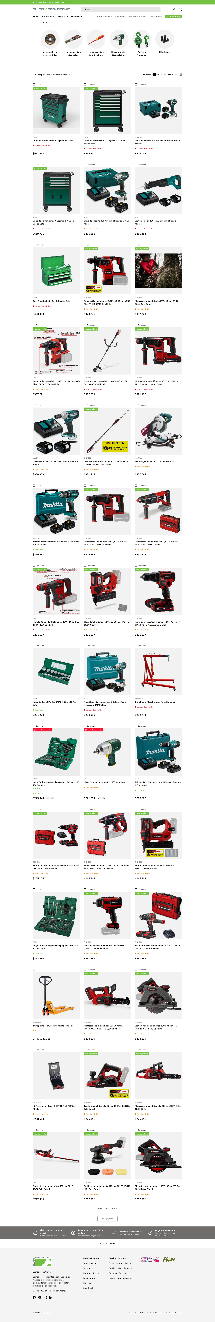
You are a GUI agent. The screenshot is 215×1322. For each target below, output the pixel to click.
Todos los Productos (46, 23)
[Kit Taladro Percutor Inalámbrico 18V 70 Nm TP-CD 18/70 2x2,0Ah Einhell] (158, 915)
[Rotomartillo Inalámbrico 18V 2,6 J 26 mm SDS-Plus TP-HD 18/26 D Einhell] (158, 511)
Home (36, 16)
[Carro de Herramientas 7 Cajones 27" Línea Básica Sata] (107, 110)
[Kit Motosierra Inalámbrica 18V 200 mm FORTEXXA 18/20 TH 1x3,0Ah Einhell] (107, 995)
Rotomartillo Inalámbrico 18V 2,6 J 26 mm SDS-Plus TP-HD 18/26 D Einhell (157, 543)
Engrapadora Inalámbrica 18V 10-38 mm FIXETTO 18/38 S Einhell (154, 867)
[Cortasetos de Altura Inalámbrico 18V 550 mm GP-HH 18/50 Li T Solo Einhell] (107, 431)
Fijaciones (164, 52)
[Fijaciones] (164, 39)
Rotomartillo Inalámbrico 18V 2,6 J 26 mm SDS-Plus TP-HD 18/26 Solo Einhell (106, 543)
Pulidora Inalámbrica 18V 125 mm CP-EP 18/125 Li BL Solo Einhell (107, 1187)
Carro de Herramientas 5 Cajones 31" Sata (53, 140)
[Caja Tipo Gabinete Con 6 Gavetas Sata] (56, 270)
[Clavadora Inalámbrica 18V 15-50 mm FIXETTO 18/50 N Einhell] (107, 591)
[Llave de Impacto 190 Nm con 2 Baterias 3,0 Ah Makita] (56, 431)
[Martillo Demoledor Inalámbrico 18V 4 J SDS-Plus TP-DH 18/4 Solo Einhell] (56, 591)
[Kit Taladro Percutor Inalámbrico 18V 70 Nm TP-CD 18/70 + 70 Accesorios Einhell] (158, 591)
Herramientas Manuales (73, 54)
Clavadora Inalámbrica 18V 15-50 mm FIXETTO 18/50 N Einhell (106, 623)
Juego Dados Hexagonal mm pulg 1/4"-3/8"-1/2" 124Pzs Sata (56, 947)
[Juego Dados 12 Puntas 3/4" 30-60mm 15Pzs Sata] (56, 671)
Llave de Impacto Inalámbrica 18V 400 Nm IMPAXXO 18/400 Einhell (104, 947)
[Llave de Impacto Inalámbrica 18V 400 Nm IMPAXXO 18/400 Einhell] (107, 915)
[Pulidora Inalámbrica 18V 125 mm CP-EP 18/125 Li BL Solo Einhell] (107, 1156)
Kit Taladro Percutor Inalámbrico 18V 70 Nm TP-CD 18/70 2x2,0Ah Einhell (158, 947)
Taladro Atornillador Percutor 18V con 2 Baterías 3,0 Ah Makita (56, 543)
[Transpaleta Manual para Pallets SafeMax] (56, 995)
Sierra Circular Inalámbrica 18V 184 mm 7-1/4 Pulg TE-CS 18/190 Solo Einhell (157, 1027)
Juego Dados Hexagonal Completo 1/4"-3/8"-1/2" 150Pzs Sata (56, 783)
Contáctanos (155, 16)
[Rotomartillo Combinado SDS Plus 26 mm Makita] (107, 1236)
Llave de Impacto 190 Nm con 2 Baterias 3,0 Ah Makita (55, 463)
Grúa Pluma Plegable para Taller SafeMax (155, 702)
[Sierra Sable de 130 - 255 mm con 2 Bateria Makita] (158, 190)
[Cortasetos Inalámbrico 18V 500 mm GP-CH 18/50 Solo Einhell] (56, 1156)
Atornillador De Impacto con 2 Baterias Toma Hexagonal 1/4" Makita (105, 703)
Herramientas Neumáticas (119, 54)
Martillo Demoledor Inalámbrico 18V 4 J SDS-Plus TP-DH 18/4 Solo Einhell (56, 623)
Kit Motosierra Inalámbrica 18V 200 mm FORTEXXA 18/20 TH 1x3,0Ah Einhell (103, 1027)
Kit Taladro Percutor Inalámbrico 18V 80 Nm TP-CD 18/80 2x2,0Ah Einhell (56, 867)
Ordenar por (38, 74)
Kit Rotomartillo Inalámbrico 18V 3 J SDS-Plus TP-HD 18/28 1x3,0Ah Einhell (156, 382)
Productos (47, 16)
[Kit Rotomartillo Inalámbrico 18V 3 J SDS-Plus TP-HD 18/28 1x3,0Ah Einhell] (158, 351)
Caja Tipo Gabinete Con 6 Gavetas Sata (51, 301)
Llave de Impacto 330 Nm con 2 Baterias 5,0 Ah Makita (106, 222)
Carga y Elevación (142, 54)
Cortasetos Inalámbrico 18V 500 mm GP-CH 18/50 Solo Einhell (53, 1187)
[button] (180, 9)
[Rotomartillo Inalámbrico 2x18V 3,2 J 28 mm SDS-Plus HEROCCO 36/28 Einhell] (56, 351)
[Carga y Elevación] (141, 39)
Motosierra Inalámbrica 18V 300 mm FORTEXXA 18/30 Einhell (158, 1107)
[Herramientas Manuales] (73, 39)
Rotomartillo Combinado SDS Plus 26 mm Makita (107, 1266)
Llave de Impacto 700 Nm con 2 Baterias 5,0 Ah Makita (157, 142)
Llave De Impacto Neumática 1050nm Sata (104, 782)
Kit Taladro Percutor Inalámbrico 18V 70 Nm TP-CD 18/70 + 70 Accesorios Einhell (158, 623)
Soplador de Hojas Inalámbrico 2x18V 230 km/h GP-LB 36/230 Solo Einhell (55, 1268)
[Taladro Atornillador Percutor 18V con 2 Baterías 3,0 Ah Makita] (56, 511)
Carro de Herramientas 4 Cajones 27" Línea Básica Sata (53, 222)
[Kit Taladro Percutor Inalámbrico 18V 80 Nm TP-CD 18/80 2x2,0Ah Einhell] (56, 835)
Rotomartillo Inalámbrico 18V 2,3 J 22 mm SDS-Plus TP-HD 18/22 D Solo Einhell (106, 867)
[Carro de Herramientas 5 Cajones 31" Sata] (56, 110)
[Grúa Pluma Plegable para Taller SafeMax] (158, 671)
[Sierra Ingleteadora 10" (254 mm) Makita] (158, 431)
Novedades (76, 16)
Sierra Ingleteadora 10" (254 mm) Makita (154, 461)
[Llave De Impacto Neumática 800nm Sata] (158, 1236)
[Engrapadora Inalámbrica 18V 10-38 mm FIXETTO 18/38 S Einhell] (158, 835)
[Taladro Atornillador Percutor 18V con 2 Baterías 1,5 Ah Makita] (158, 752)
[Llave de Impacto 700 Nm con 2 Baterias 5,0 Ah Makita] (158, 110)
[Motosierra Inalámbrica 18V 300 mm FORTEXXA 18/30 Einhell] (158, 1075)
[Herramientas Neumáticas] (118, 39)
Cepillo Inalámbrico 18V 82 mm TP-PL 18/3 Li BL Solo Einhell (107, 1107)
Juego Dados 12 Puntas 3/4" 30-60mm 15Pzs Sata (54, 703)
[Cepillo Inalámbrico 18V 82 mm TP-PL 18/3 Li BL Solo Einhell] (107, 1075)
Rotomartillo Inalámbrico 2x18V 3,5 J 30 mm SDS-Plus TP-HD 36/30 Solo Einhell (107, 302)
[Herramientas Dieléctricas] (96, 39)
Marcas (61, 16)
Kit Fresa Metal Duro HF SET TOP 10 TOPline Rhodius (54, 1107)
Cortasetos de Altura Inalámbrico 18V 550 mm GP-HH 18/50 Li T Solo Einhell (106, 463)
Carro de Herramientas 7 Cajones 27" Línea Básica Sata (104, 142)
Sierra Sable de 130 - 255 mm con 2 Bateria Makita (155, 222)
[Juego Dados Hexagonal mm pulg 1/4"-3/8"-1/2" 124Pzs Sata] (56, 915)
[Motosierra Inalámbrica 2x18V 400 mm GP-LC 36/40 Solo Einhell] (158, 270)
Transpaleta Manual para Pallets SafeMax (53, 1025)
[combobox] (121, 9)
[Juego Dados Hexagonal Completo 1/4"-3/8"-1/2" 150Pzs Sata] (56, 752)
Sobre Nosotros (104, 16)
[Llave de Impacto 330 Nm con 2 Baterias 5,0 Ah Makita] (107, 190)
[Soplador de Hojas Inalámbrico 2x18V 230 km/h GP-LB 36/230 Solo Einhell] (56, 1236)
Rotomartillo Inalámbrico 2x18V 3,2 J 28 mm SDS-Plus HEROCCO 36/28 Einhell (56, 382)
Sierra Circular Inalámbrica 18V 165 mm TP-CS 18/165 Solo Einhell (157, 1187)
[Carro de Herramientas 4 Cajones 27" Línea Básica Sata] (56, 190)
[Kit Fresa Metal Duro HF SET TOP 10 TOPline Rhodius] (56, 1075)
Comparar (146, 74)
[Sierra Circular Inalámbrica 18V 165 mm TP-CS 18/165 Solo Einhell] (158, 1156)
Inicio (34, 23)
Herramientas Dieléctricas (96, 54)
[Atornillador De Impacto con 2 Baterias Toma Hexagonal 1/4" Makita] (107, 671)
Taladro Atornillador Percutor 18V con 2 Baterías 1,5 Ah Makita (158, 783)
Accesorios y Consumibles (50, 54)
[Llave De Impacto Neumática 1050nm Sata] (107, 752)
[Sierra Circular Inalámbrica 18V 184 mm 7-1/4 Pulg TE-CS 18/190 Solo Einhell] (158, 995)
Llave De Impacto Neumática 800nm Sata (154, 1266)
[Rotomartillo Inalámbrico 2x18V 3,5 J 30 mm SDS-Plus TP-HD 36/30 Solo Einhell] (107, 270)
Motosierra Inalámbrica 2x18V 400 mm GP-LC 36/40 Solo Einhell (157, 302)
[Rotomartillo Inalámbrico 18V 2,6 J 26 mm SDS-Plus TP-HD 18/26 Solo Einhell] (107, 511)
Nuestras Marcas (137, 16)
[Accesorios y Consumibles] (50, 39)
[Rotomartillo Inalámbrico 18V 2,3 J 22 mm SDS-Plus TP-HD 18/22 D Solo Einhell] (107, 835)
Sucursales (120, 16)
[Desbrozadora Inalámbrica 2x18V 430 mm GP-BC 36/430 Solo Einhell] (107, 351)
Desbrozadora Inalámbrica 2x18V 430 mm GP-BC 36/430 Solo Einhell (106, 382)
